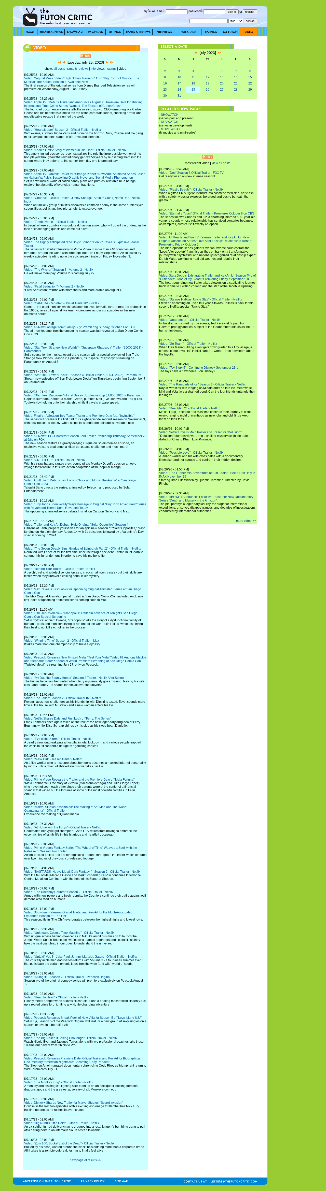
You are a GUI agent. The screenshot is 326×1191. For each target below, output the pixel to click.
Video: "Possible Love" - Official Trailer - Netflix (191, 452)
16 (165, 83)
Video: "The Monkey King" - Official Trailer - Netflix (58, 1082)
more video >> (246, 521)
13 (222, 77)
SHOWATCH (170, 115)
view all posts (221, 163)
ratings (111, 68)
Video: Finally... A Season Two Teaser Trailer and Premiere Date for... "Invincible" (79, 416)
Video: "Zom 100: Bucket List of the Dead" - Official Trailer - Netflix (69, 1143)
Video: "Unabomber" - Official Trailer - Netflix (189, 320)
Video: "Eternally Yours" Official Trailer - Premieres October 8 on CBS (206, 213)
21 (236, 83)
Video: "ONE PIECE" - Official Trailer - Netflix (54, 460)
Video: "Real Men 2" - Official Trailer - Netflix (189, 408)
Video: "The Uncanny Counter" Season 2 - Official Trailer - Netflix (68, 892)
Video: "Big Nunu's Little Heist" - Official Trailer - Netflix (61, 1123)
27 (222, 89)
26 (207, 89)
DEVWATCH (169, 122)
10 (179, 77)
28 (236, 89)
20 (222, 83)
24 (179, 89)
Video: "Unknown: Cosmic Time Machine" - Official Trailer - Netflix (69, 933)
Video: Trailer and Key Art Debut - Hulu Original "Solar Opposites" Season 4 (76, 524)
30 (165, 95)
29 (250, 89)
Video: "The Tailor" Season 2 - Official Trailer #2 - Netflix (62, 698)
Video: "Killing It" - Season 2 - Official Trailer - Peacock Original (67, 977)
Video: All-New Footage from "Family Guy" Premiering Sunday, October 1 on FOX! (80, 327)
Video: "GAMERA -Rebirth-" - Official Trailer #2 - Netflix (61, 303)
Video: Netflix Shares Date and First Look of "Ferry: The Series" (67, 718)
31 (179, 95)
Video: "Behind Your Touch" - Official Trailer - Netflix (59, 569)
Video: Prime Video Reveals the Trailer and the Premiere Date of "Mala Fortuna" (79, 779)
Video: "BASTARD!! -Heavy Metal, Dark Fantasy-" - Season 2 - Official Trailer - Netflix (82, 871)
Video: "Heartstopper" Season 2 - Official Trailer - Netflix (62, 130)
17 (179, 83)
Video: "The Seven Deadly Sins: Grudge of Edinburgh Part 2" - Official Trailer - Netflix (82, 548)
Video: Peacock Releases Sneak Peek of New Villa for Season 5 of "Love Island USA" (83, 1018)
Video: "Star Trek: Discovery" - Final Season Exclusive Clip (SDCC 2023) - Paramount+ (84, 395)
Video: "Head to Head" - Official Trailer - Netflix (56, 997)
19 (207, 83)
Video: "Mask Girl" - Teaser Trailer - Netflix (53, 759)
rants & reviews (77, 68)
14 (236, 77)
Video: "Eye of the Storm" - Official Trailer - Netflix (57, 739)
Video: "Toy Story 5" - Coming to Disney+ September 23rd (198, 367)
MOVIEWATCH (171, 129)
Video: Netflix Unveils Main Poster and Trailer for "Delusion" (200, 432)
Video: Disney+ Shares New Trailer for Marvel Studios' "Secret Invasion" (73, 1102)
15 (250, 77)
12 (207, 77)
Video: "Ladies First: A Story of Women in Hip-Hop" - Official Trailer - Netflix (75, 150)
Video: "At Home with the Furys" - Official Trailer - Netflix (62, 827)
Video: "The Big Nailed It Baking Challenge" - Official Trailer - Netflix (70, 1038)
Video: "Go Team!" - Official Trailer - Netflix (188, 344)
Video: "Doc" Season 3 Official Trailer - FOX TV (191, 173)
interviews (98, 68)
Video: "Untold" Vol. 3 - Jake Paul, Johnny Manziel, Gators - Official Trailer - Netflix (80, 956)
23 (165, 89)
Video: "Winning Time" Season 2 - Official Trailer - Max (61, 640)
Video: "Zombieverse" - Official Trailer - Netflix (55, 222)
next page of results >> (85, 1160)
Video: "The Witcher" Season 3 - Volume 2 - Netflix (58, 269)
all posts (59, 68)
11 (193, 77)
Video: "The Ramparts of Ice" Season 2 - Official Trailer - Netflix (202, 384)
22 (250, 83)
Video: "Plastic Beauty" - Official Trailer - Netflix (191, 189)
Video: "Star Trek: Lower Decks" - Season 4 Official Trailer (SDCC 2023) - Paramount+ (83, 375)
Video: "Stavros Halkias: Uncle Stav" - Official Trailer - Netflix (200, 299)
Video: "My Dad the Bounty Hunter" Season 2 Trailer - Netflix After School (74, 678)
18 (193, 83)
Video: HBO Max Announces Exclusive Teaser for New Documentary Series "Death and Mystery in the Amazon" (206, 498)
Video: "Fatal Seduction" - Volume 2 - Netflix (54, 286)
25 (193, 89)
